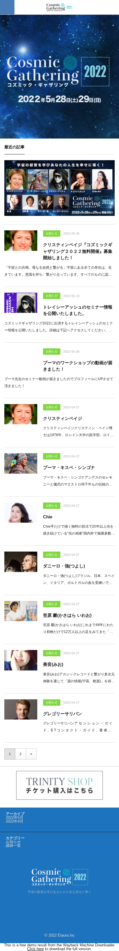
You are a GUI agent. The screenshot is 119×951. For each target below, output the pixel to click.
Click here (35, 949)
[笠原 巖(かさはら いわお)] (20, 611)
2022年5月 (14, 817)
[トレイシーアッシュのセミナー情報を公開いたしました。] (20, 303)
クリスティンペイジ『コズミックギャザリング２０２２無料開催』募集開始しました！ (77, 251)
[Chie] (20, 512)
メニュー (7, 7)
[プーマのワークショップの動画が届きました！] (20, 358)
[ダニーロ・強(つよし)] (20, 562)
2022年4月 (14, 821)
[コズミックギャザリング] (59, 7)
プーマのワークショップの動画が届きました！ (77, 366)
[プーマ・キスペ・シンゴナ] (20, 463)
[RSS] (59, 905)
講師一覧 (13, 845)
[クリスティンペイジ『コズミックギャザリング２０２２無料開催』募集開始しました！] (20, 240)
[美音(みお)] (20, 660)
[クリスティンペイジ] (20, 414)
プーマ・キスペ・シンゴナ (69, 467)
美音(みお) (53, 664)
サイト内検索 (112, 7)
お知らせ (51, 233)
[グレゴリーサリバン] (20, 709)
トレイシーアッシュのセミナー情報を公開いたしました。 (77, 310)
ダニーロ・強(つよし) (64, 565)
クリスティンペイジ (62, 418)
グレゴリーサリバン (62, 713)
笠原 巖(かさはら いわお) (67, 615)
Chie (47, 516)
